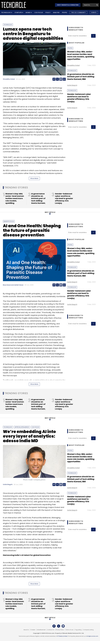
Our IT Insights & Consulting (68, 5)
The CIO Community (78, 12)
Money (28, 12)
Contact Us (50, 630)
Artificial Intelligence (22, 427)
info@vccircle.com (92, 636)
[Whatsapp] (64, 79)
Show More (34, 178)
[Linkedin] (60, 79)
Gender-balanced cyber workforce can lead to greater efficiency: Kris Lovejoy (79, 98)
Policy (48, 12)
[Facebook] (54, 79)
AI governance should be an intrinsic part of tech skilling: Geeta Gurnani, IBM (81, 76)
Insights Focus (9, 221)
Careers (33, 630)
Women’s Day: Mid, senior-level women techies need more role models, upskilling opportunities (80, 55)
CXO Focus (38, 12)
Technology (6, 12)
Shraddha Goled (9, 79)
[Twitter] (57, 79)
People (64, 12)
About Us (26, 630)
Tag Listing (78, 630)
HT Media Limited (62, 636)
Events (93, 12)
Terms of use (69, 630)
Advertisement (41, 630)
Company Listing (88, 630)
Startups (18, 12)
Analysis (56, 12)
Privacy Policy (60, 630)
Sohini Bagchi (72, 85)
